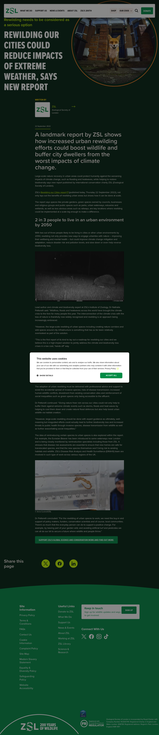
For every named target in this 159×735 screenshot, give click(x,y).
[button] (45, 375)
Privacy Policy (110, 368)
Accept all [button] (111, 375)
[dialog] (79, 367)
